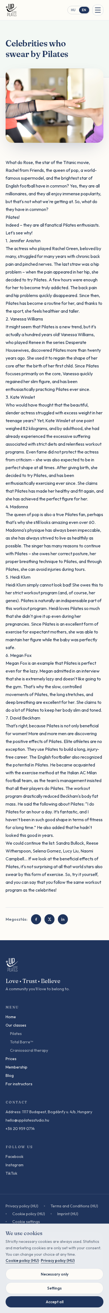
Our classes (16, 1025)
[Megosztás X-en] (49, 919)
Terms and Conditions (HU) (74, 1205)
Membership (16, 1067)
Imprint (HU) (67, 1213)
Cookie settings (26, 1221)
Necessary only (54, 1274)
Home (11, 1016)
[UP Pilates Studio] (12, 10)
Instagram (14, 1164)
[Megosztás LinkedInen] (63, 919)
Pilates (16, 1033)
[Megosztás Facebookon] (36, 919)
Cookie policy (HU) (28, 1213)
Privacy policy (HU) (22, 1205)
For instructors (19, 1083)
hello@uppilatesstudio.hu (27, 1120)
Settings (54, 1288)
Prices (11, 1058)
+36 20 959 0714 (20, 1128)
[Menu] (97, 10)
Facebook (14, 1156)
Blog (10, 1075)
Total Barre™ (21, 1041)
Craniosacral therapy (29, 1050)
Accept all (54, 1301)
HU (73, 10)
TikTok (11, 1173)
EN (84, 10)
